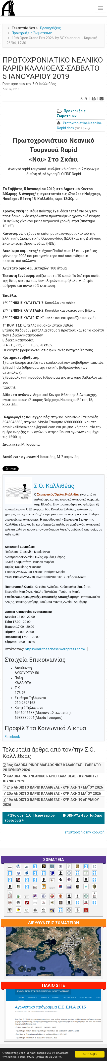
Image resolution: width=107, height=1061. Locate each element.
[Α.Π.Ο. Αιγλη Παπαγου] (77, 873)
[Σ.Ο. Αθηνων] (94, 895)
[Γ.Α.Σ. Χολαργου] (94, 879)
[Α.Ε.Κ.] (44, 866)
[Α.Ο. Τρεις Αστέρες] (60, 873)
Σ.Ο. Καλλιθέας (44, 84)
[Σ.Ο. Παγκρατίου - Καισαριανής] (60, 902)
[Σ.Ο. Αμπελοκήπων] (10, 902)
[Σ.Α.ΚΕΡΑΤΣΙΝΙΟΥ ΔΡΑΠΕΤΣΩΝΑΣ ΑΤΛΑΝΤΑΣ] (69, 896)
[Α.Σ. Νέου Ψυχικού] (18, 879)
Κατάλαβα (90, 1054)
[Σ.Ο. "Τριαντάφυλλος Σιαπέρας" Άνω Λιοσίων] (86, 896)
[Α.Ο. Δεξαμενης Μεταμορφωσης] (86, 866)
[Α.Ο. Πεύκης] (52, 873)
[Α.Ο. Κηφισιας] (10, 873)
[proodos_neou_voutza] (18, 866)
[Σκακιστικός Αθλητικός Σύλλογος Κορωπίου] (52, 910)
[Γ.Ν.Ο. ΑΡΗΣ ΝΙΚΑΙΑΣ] (10, 886)
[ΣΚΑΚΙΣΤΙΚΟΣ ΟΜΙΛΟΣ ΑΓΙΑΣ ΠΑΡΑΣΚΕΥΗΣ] (60, 910)
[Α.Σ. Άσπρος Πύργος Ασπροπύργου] (10, 879)
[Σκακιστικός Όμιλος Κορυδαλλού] (77, 910)
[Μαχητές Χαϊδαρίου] (77, 887)
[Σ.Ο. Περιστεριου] (77, 902)
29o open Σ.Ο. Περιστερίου (32, 815)
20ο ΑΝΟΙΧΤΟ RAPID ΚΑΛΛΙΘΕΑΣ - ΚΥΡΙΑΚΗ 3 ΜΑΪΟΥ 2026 (54, 794)
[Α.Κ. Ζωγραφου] (52, 866)
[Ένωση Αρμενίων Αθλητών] (60, 887)
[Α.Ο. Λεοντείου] (18, 873)
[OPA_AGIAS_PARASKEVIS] (10, 867)
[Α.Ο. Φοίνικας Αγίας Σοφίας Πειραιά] (69, 873)
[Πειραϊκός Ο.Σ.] (44, 896)
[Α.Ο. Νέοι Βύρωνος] (27, 873)
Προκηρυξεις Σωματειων (32, 33)
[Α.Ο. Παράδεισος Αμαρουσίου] (44, 873)
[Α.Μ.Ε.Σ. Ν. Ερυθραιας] (60, 866)
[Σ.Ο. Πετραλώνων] (86, 902)
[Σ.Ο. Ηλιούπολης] (18, 902)
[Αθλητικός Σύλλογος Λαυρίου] (60, 879)
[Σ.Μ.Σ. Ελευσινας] (77, 896)
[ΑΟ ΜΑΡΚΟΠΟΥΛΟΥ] (69, 879)
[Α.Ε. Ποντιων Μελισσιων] (35, 866)
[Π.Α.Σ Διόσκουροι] (94, 887)
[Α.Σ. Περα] (35, 879)
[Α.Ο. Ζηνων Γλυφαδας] (94, 866)
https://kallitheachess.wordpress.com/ (55, 649)
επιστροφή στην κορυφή (85, 832)
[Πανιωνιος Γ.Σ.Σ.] (35, 896)
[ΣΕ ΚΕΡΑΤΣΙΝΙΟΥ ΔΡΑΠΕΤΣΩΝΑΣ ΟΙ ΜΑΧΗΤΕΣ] (35, 910)
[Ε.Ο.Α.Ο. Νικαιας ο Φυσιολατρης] (35, 887)
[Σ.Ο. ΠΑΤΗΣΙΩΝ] (69, 902)
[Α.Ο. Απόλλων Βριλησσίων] (77, 866)
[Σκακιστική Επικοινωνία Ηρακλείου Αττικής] (44, 910)
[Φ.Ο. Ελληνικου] (86, 910)
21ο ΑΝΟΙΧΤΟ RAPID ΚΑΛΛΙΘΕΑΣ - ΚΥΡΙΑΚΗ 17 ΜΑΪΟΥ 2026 (55, 787)
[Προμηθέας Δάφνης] (52, 896)
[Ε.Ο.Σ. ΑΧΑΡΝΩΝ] (44, 887)
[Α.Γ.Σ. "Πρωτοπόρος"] (27, 867)
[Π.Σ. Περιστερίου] (10, 895)
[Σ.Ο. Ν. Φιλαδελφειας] (52, 902)
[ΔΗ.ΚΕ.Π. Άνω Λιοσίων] (18, 886)
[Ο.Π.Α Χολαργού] (86, 886)
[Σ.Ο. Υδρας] (10, 910)
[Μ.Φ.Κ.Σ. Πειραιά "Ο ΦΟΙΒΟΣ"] (69, 887)
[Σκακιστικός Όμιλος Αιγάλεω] (69, 910)
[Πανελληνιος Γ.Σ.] (27, 897)
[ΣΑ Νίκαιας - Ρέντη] (27, 910)
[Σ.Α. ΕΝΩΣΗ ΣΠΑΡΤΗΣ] (60, 896)
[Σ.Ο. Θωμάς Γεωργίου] (27, 902)
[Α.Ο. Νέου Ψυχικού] (35, 873)
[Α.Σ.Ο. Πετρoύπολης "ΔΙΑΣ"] (52, 880)
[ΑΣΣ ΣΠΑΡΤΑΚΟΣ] (86, 879)
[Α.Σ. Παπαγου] (27, 879)
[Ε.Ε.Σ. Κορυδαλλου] (27, 886)
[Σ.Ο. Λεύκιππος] (44, 902)
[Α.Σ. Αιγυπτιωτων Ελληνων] (94, 873)
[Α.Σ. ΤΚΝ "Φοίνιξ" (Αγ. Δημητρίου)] (44, 879)
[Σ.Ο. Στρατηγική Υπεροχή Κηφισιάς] (94, 902)
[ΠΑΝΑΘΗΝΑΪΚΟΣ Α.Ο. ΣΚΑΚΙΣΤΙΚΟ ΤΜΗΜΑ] (18, 897)
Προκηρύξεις (50, 28)
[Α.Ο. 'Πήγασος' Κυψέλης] (69, 866)
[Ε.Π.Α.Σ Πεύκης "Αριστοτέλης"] (52, 888)
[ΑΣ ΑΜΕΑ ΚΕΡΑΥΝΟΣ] (77, 879)
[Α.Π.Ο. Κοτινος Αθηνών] (86, 873)
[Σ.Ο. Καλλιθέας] (35, 902)
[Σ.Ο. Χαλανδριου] (18, 909)
